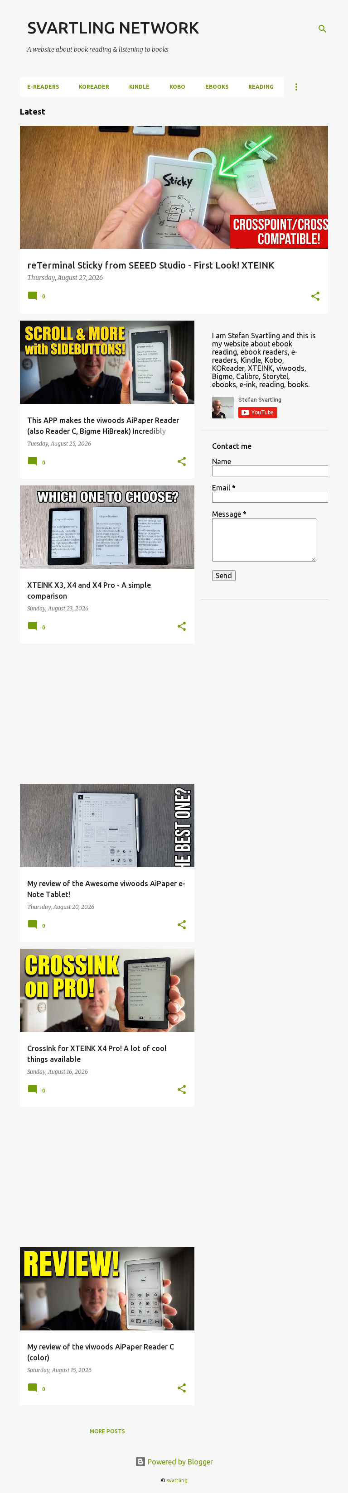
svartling (177, 1480)
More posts (107, 1431)
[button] (315, 297)
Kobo (177, 87)
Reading (261, 87)
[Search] (322, 29)
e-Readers (43, 87)
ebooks (216, 87)
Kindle (139, 87)
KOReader (94, 87)
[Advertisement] (104, 713)
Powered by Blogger (179, 1462)
